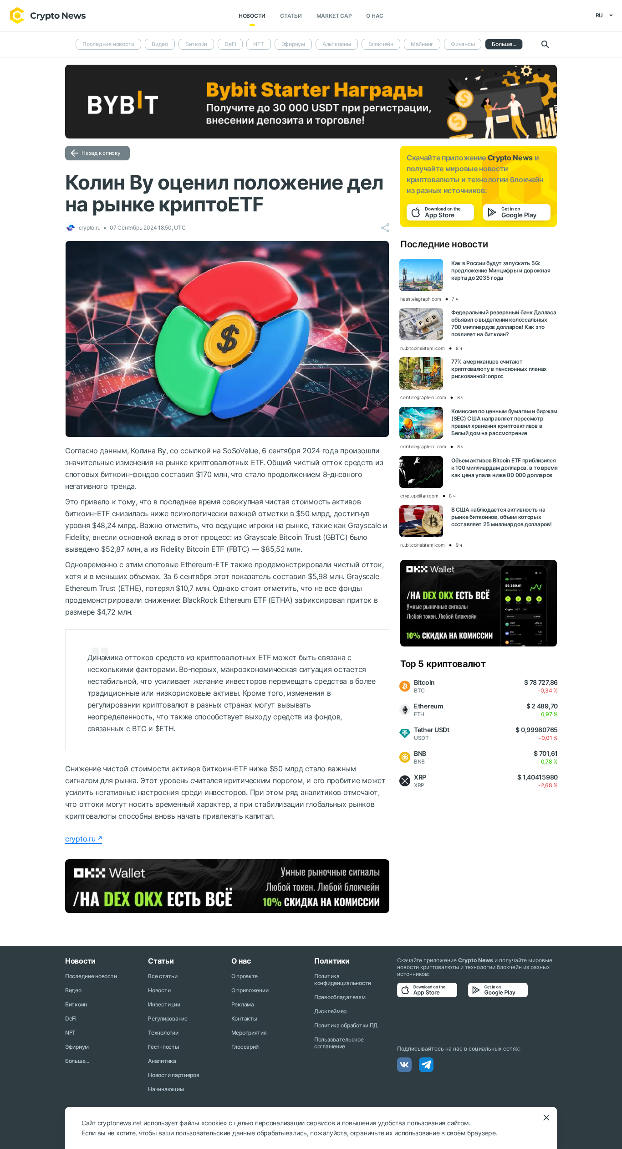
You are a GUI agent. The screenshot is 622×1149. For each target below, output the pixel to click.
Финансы (462, 44)
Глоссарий (245, 1046)
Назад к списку (101, 152)
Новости (252, 15)
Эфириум (293, 44)
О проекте (244, 976)
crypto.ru (80, 838)
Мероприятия (249, 1032)
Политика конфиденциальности (342, 979)
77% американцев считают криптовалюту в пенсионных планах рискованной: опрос (499, 369)
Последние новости (108, 44)
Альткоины (336, 44)
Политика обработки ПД (345, 1025)
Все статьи (162, 976)
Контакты (244, 1018)
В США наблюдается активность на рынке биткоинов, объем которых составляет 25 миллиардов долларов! (501, 517)
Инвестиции (164, 1004)
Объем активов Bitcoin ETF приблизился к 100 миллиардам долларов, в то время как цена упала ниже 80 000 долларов (504, 467)
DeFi (230, 44)
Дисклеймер (330, 1011)
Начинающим (166, 1089)
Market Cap (334, 15)
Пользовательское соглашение (339, 1043)
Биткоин (196, 44)
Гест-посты (163, 1046)
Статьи (291, 15)
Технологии (163, 1032)
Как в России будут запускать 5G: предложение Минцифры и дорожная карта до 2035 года (500, 270)
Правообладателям (340, 997)
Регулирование (167, 1018)
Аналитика (162, 1060)
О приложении (250, 990)
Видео (160, 44)
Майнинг (422, 44)
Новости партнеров (173, 1075)
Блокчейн (380, 44)
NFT (258, 44)
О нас (374, 15)
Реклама (242, 1004)
